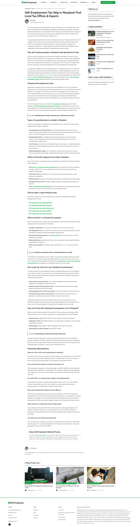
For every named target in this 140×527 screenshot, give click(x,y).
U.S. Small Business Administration (41, 186)
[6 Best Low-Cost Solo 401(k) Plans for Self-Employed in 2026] (91, 42)
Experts (98, 37)
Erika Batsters (94, 490)
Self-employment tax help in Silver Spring (41, 208)
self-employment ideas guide (43, 77)
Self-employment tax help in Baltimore (40, 202)
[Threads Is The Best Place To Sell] (91, 70)
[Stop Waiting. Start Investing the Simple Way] (91, 49)
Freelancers (60, 483)
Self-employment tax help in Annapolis (40, 213)
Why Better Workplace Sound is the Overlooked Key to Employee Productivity (105, 33)
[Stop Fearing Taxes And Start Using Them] (91, 56)
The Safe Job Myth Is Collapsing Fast (105, 61)
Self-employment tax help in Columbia (40, 205)
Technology (29, 483)
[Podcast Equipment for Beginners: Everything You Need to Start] (39, 475)
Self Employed (43, 481)
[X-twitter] (9, 524)
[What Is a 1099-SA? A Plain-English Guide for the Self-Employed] (101, 475)
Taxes (74, 483)
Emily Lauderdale (63, 490)
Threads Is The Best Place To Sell (104, 68)
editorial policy (42, 435)
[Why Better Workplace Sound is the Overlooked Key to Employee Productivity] (91, 33)
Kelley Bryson (31, 490)
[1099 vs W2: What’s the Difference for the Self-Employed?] (70, 475)
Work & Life (108, 37)
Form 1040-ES (55, 235)
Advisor (98, 44)
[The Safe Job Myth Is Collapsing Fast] (91, 63)
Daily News (28, 481)
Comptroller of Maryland (60, 104)
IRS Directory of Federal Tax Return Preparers (42, 167)
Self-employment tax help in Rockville (40, 211)
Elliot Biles (32, 20)
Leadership (103, 37)
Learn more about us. (94, 20)
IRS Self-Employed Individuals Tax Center (47, 106)
